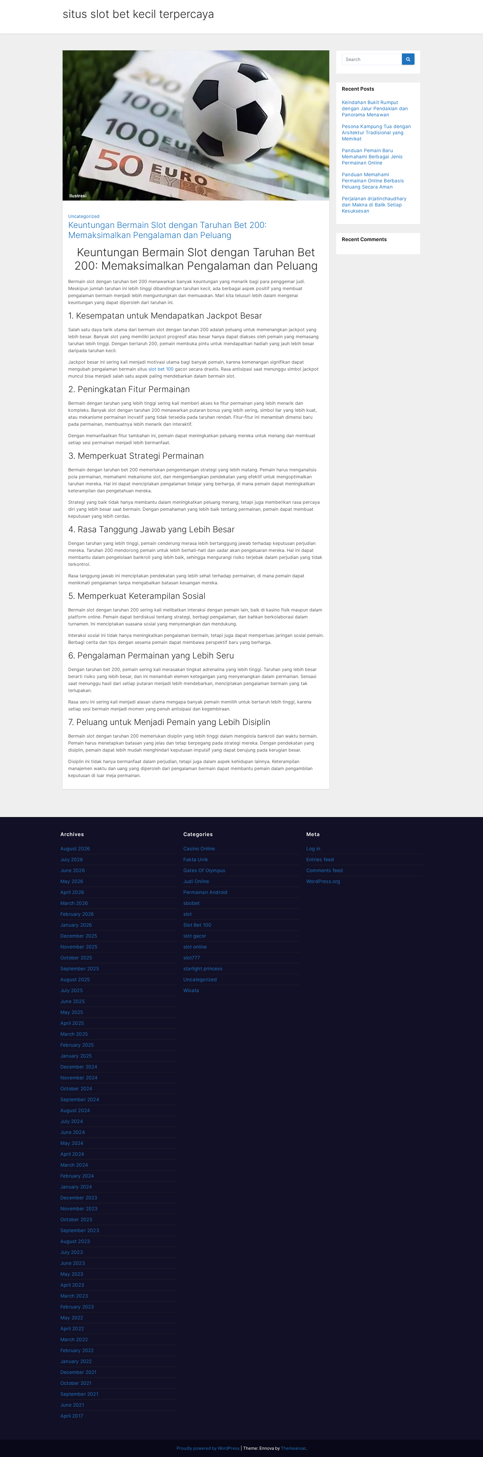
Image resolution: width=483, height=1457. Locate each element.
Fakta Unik (195, 859)
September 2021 (79, 1394)
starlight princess (203, 968)
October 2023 (76, 1219)
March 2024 (74, 1165)
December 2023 (79, 1198)
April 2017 (71, 1416)
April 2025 (72, 1023)
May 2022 (71, 1318)
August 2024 (75, 1110)
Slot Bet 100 (197, 925)
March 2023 (74, 1296)
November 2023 (79, 1208)
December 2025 (78, 936)
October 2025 (76, 958)
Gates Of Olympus (204, 870)
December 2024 (79, 1067)
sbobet (191, 903)
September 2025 (79, 968)
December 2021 (78, 1372)
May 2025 (71, 1012)
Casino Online (199, 848)
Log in (313, 848)
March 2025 (74, 1034)
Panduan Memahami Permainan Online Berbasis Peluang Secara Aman (373, 181)
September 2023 (79, 1230)
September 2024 (79, 1099)
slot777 (191, 958)
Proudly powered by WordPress (209, 1448)
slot (187, 914)
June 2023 (72, 1263)
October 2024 (76, 1088)
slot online (195, 947)
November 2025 (79, 947)
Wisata (191, 990)
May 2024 (72, 1143)
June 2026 (72, 870)
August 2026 (75, 848)
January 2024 (76, 1187)
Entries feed (320, 859)
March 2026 (74, 903)
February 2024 (77, 1176)
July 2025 (71, 990)
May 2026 (72, 881)
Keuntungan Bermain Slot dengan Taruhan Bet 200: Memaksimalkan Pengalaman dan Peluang (167, 230)
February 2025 (77, 1045)
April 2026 (72, 892)
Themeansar (293, 1448)
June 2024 (72, 1132)
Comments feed (324, 870)
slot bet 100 (161, 369)
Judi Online (196, 881)
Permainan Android (205, 892)
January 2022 (76, 1361)
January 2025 (76, 1056)
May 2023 (72, 1274)
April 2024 (72, 1154)
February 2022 (77, 1350)
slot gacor (194, 936)
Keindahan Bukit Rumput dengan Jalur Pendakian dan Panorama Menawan (375, 108)
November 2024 (79, 1078)
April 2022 (72, 1328)
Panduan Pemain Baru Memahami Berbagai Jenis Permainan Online (372, 157)
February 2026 (77, 914)
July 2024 (71, 1121)
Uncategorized (84, 216)
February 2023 (77, 1307)
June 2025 (72, 1001)
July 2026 (71, 859)
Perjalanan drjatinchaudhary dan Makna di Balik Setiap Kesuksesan (374, 205)
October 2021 (75, 1383)
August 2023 (75, 1241)
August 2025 (75, 979)
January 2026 (76, 925)
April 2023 (72, 1285)
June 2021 (72, 1405)
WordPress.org (323, 881)
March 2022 (74, 1339)
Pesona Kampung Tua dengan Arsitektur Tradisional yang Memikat (376, 133)
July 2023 (71, 1252)
